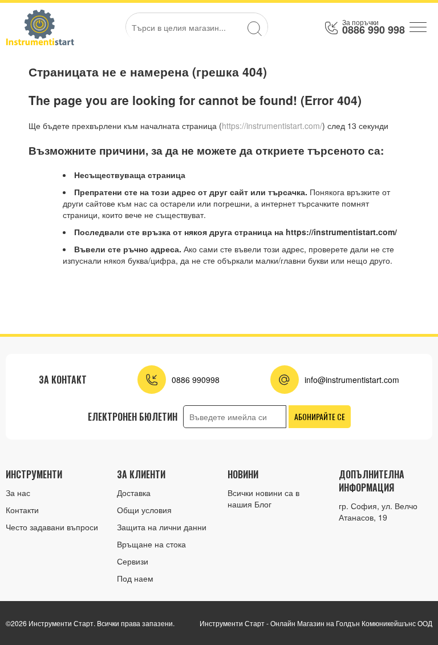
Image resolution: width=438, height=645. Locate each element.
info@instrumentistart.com (352, 379)
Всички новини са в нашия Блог (263, 498)
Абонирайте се (319, 416)
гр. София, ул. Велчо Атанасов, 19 (378, 511)
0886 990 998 (373, 30)
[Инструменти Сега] (40, 27)
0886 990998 (196, 379)
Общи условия (144, 509)
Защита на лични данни (161, 527)
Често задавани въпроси (52, 527)
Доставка (134, 492)
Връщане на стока (151, 544)
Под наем (135, 578)
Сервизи (132, 561)
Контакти (22, 509)
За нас (18, 492)
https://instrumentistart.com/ (272, 125)
